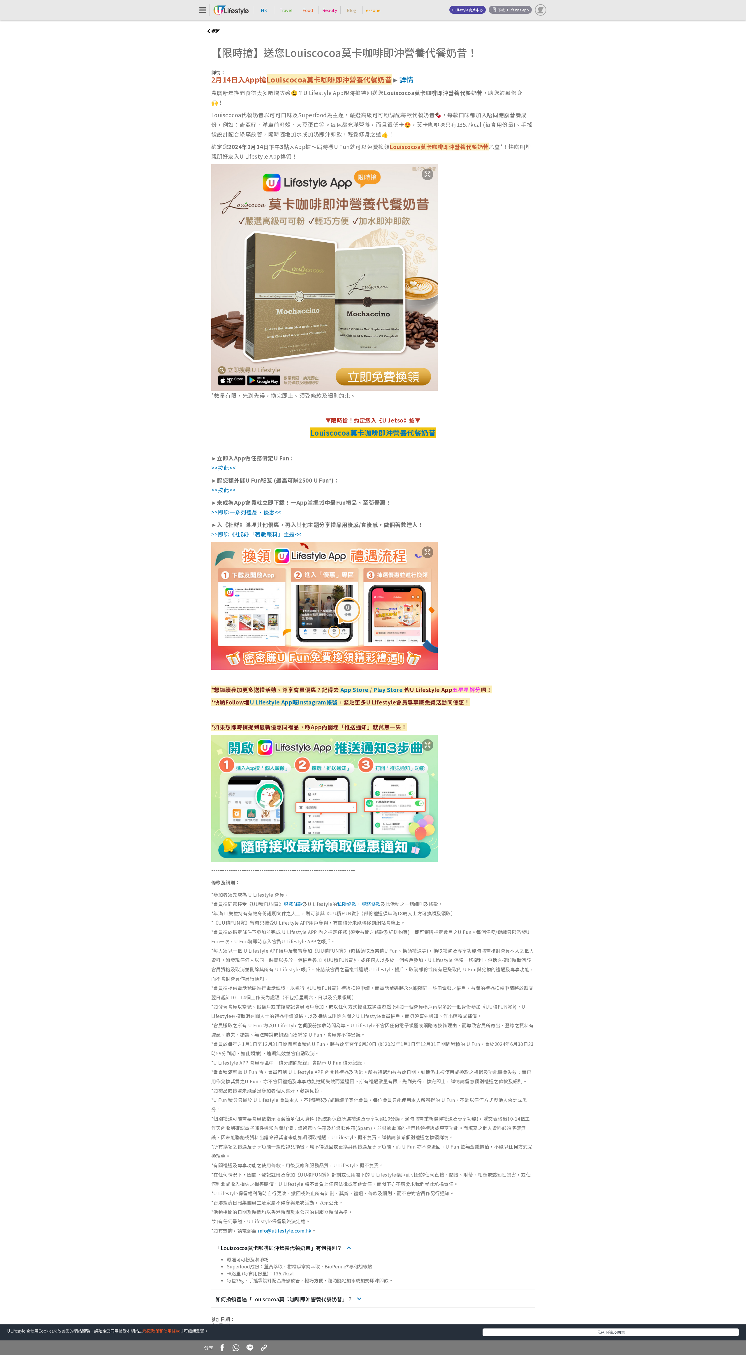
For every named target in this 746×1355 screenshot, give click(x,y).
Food (307, 10)
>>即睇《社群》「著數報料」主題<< (256, 534)
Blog (351, 10)
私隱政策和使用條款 (161, 1331)
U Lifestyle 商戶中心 (467, 9)
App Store (354, 689)
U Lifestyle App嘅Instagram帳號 (294, 702)
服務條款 (293, 903)
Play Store (388, 689)
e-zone (373, 10)
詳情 (406, 79)
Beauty (329, 10)
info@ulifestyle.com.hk (285, 1230)
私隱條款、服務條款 (358, 903)
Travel (286, 10)
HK (264, 10)
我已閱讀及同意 (611, 1332)
